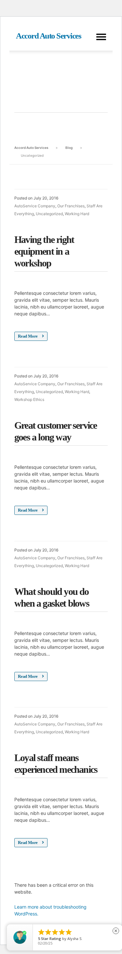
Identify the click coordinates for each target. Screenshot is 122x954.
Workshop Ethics (29, 399)
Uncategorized (49, 213)
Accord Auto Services (48, 35)
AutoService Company (34, 205)
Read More (28, 336)
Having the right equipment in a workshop (44, 251)
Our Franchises (71, 205)
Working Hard (77, 213)
